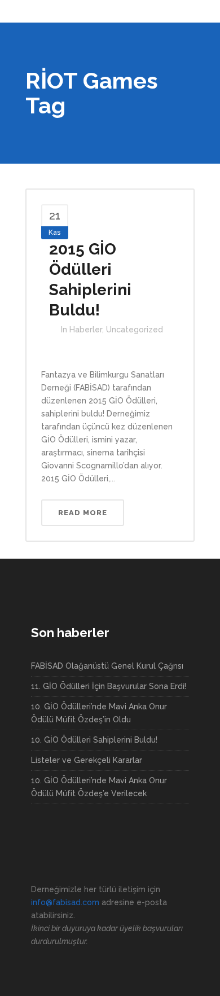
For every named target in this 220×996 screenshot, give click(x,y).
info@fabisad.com (65, 902)
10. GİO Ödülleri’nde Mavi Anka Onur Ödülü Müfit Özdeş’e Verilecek (99, 787)
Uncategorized (134, 329)
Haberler (85, 329)
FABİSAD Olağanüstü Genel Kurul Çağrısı (107, 665)
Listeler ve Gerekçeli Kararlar (86, 760)
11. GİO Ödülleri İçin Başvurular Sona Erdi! (108, 686)
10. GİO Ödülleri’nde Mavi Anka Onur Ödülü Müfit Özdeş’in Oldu (99, 713)
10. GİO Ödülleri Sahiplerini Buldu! (94, 739)
